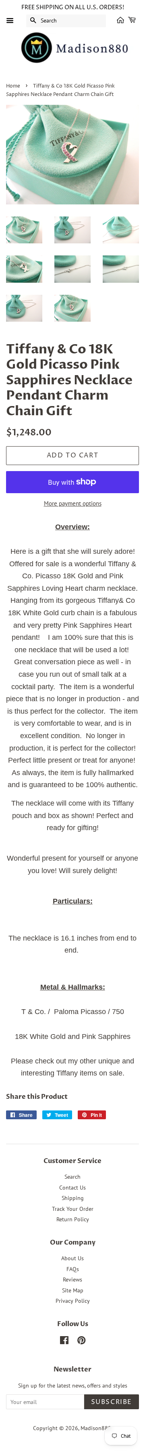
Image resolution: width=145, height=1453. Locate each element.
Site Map (72, 1290)
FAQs (72, 1269)
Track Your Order (72, 1208)
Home (13, 86)
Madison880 (96, 1428)
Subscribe (111, 1402)
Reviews (72, 1279)
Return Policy (72, 1219)
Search (72, 1176)
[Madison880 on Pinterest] (81, 1341)
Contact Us (72, 1187)
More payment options (73, 503)
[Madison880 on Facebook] (64, 1341)
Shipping (73, 1198)
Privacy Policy (73, 1300)
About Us (72, 1258)
